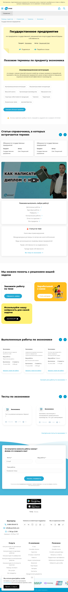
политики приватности (37, 484)
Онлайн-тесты (56, 549)
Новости (34, 557)
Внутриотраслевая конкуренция (40, 86)
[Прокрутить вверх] (64, 584)
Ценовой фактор (26, 102)
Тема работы (11, 467)
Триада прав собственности (34, 249)
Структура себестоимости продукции (17, 97)
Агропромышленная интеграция (15, 86)
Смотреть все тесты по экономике (53, 433)
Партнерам (34, 566)
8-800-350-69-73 (12, 524)
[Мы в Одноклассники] (55, 524)
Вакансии (34, 563)
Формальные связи (11, 102)
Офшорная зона (46, 92)
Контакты (34, 571)
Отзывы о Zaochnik (34, 555)
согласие (50, 484)
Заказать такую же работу (11, 370)
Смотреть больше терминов (14, 109)
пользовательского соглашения (25, 484)
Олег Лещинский (23, 151)
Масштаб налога (10, 92)
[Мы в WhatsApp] (36, 524)
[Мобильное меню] (2, 8)
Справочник (6, 13)
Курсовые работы (33, 210)
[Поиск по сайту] (64, 8)
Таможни (35, 97)
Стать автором (45, 296)
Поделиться (26, 49)
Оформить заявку (13, 296)
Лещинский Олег (44, 43)
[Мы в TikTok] (63, 524)
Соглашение (7, 582)
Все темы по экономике (33, 253)
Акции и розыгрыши (34, 560)
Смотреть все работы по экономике (52, 380)
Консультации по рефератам (12, 556)
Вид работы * (42, 457)
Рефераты (33, 213)
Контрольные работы (33, 216)
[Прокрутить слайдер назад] (60, 134)
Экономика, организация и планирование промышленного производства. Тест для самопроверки (51, 415)
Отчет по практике (33, 218)
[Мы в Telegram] (24, 524)
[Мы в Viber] (32, 524)
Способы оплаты (34, 549)
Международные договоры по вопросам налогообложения (34, 237)
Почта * (9, 457)
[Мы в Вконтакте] (28, 524)
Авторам (34, 568)
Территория (46, 97)
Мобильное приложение (56, 560)
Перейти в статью (43, 49)
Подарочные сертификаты (56, 557)
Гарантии (34, 552)
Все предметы (33, 221)
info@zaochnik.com (12, 528)
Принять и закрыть (11, 586)
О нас (34, 546)
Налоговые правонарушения (34, 233)
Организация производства (28, 92)
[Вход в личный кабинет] (59, 8)
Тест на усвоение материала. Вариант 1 (17, 415)
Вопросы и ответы (56, 555)
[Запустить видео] (34, 180)
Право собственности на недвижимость (34, 245)
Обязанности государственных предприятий (13, 144)
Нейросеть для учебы (56, 563)
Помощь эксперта (11, 567)
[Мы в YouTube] (59, 524)
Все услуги (12, 570)
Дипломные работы (33, 207)
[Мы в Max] (40, 524)
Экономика (28, 43)
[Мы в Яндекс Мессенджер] (44, 524)
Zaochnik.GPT (11, 319)
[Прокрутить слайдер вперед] (65, 134)
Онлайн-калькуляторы (56, 552)
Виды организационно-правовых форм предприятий (34, 241)
